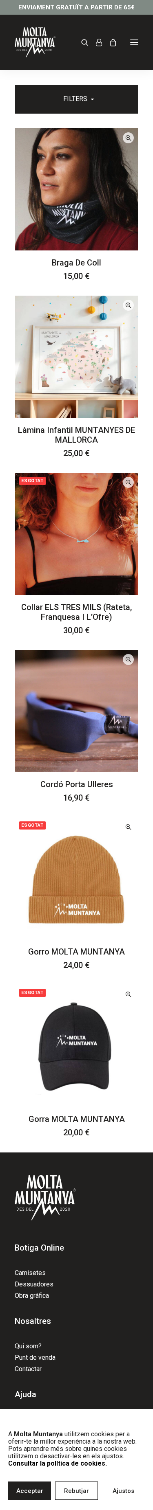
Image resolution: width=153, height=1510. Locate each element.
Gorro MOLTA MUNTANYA (76, 952)
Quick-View (128, 137)
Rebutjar (76, 1491)
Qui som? (28, 1346)
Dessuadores (34, 1284)
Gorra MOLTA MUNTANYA (77, 1119)
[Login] (95, 42)
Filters (75, 99)
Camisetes (30, 1273)
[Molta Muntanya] (35, 42)
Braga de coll (76, 263)
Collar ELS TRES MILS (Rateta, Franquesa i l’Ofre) (76, 612)
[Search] (81, 42)
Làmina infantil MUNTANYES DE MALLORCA (76, 435)
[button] (134, 42)
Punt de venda (35, 1357)
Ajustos (123, 1491)
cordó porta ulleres (76, 784)
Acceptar (29, 1491)
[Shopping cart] (109, 42)
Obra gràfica (32, 1295)
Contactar (28, 1369)
